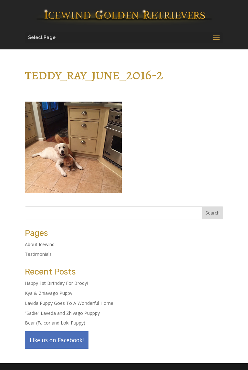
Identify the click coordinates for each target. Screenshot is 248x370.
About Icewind (40, 244)
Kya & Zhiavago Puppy (48, 293)
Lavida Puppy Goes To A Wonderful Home (69, 303)
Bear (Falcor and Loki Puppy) (55, 323)
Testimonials (38, 254)
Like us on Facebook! (57, 340)
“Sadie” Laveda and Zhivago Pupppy (62, 313)
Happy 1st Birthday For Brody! (56, 283)
